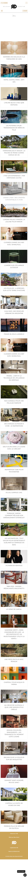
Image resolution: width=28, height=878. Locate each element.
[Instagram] (3, 3)
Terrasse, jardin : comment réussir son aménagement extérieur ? (14, 515)
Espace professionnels (14, 851)
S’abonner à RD (14, 833)
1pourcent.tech (19, 856)
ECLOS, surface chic (14, 492)
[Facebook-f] (1, 3)
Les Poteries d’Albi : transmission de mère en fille (14, 128)
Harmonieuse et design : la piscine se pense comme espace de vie (14, 153)
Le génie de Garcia (14, 609)
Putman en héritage (14, 565)
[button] (26, 3)
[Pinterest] (7, 3)
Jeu (14, 15)
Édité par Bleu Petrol (14, 837)
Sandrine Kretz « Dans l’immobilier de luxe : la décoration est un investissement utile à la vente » (14, 634)
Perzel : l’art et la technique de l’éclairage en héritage (14, 378)
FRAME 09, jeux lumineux (14, 334)
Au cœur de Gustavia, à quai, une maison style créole (14, 707)
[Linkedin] (5, 3)
